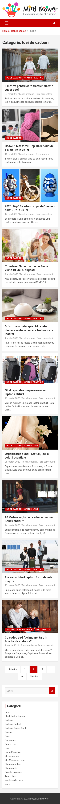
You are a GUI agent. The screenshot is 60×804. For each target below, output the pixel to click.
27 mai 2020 (11, 94)
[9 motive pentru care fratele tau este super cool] (30, 65)
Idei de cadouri (14, 78)
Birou (7, 712)
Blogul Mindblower (38, 798)
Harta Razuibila (12, 752)
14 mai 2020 (11, 214)
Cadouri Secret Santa (16, 728)
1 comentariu (42, 154)
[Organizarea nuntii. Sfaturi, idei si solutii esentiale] (30, 433)
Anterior (12, 669)
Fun (7, 748)
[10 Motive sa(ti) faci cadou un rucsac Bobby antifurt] (30, 496)
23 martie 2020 (12, 585)
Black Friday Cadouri (15, 716)
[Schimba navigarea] (6, 23)
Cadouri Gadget (13, 724)
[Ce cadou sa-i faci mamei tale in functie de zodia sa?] (30, 616)
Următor (34, 676)
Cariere (8, 732)
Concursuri (10, 740)
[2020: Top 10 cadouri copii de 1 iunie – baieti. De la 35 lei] (30, 185)
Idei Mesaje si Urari (14, 760)
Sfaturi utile (31, 446)
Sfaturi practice (33, 78)
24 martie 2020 (12, 525)
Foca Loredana (26, 94)
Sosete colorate (13, 772)
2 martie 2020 (12, 645)
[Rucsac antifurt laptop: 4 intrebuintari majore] (30, 556)
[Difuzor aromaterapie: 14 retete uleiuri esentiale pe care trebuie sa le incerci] (30, 305)
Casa (7, 736)
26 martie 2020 (12, 398)
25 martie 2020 (12, 461)
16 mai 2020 (11, 154)
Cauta (52, 690)
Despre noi (10, 744)
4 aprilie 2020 (11, 338)
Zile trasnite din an (14, 780)
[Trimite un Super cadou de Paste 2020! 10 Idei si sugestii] (30, 245)
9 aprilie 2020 (11, 274)
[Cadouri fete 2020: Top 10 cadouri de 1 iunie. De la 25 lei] (30, 125)
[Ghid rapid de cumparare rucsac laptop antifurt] (30, 369)
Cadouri (10, 629)
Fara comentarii (44, 94)
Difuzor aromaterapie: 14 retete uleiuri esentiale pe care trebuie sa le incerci (29, 330)
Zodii (7, 784)
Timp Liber (10, 776)
